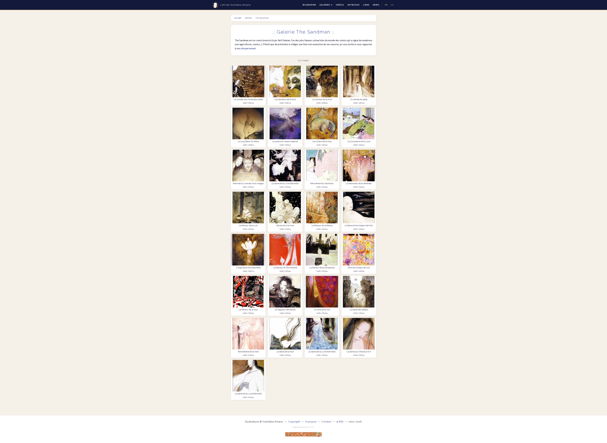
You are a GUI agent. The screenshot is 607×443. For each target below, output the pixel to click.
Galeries (324, 5)
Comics (248, 18)
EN (392, 5)
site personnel (248, 48)
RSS (341, 421)
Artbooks (353, 5)
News (376, 5)
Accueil (238, 18)
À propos (310, 421)
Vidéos (340, 5)
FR (386, 5)
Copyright (294, 421)
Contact (326, 421)
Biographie (309, 5)
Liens (366, 5)
